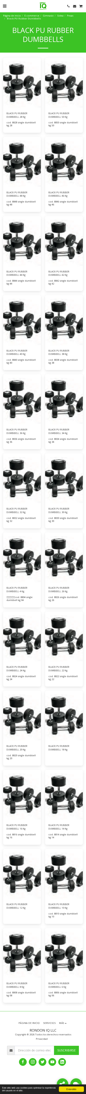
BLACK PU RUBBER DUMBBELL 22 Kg (58, 668)
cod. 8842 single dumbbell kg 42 (63, 282)
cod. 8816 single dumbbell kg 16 (21, 836)
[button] (4, 6)
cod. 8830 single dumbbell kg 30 (63, 519)
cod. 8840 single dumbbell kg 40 (21, 361)
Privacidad (42, 1038)
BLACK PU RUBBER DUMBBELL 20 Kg (16, 747)
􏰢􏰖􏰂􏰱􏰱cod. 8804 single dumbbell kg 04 (19, 599)
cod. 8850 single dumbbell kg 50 (63, 124)
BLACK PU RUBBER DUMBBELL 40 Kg (16, 352)
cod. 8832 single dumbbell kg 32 (21, 519)
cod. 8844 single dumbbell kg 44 (21, 282)
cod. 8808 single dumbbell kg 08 (21, 994)
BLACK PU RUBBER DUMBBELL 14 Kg (58, 826)
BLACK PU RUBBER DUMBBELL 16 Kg (16, 826)
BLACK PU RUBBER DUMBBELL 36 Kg (16, 431)
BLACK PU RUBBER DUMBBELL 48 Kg (16, 194)
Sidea (60, 15)
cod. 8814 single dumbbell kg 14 (63, 836)
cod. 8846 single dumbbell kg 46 (63, 203)
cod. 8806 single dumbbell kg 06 (63, 994)
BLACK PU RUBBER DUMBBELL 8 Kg (16, 985)
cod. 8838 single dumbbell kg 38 (63, 361)
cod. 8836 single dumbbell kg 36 (21, 440)
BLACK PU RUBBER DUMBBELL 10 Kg (58, 906)
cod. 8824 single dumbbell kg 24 (21, 678)
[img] (22, 83)
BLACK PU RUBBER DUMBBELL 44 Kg (16, 273)
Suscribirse (66, 1050)
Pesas (70, 15)
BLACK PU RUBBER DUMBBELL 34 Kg (58, 431)
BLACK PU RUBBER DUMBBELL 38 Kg (58, 352)
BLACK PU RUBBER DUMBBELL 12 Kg (16, 906)
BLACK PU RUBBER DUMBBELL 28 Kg (16, 115)
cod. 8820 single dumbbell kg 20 (21, 757)
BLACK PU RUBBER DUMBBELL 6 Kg (58, 985)
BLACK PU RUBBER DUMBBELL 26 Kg (58, 589)
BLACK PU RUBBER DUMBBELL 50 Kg (58, 115)
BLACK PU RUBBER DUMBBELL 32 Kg (16, 510)
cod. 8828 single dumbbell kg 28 (21, 124)
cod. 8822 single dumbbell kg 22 (63, 678)
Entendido (71, 1089)
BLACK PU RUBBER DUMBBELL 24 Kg (16, 668)
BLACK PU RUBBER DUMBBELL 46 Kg (58, 194)
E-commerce (31, 15)
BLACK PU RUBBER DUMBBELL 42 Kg (58, 273)
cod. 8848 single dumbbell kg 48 (21, 203)
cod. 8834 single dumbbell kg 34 (63, 440)
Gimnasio (48, 15)
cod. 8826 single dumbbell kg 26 (63, 599)
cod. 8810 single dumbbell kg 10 (63, 915)
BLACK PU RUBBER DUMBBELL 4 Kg (16, 589)
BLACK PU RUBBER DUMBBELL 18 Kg (58, 747)
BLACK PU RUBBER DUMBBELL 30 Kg (58, 510)
